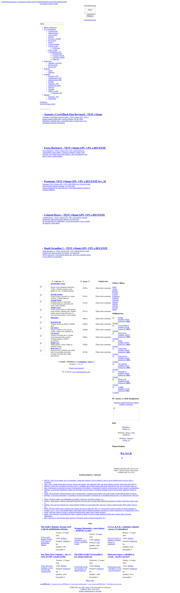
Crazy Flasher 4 (121, 328)
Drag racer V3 (56, 348)
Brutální (115, 291)
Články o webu (53, 91)
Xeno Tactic (121, 336)
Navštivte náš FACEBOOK (34, 2)
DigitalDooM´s (57, 54)
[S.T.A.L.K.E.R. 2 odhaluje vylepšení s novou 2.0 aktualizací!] (115, 544)
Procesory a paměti (54, 39)
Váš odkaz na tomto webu (114, 584)
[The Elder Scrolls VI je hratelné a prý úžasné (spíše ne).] (81, 570)
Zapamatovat (91, 14)
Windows (51, 72)
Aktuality (47, 74)
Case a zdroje (52, 35)
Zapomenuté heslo (90, 20)
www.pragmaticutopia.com (81, 372)
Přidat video (90, 580)
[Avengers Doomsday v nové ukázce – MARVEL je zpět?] (81, 544)
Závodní (115, 308)
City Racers (55, 333)
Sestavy (50, 42)
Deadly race (55, 343)
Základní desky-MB (54, 80)
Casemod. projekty (58, 57)
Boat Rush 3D (56, 322)
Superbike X (121, 374)
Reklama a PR (57, 93)
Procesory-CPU (53, 76)
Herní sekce (48, 61)
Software (47, 69)
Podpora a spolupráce (18, 2)
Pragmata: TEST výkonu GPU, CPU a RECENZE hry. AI (75, 181)
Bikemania (54, 318)
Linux (50, 70)
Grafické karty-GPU (55, 78)
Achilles (121, 389)
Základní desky (53, 33)
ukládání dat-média (54, 85)
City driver (55, 328)
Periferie (51, 37)
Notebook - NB (53, 84)
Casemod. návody (58, 55)
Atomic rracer (56, 307)
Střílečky (115, 304)
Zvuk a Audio (52, 50)
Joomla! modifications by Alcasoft (90, 591)
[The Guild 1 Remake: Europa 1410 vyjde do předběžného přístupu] (48, 545)
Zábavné (115, 306)
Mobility (47, 95)
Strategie (115, 302)
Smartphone (52, 99)
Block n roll (121, 382)
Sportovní (115, 300)
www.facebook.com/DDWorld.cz (61, 584)
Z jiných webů (53, 46)
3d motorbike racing (58, 284)
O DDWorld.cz (6, 2)
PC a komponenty (50, 29)
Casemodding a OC (54, 52)
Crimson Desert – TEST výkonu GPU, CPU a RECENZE (74, 214)
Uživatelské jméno (90, 6)
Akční (114, 287)
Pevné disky (52, 41)
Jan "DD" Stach (84, 587)
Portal (121, 343)
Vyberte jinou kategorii (76, 368)
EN (63, 2)
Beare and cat (121, 359)
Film (98, 542)
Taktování (55, 59)
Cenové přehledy (53, 44)
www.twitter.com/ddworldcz (79, 584)
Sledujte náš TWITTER (51, 2)
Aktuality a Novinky (55, 63)
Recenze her (52, 67)
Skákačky (115, 298)
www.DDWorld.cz (45, 584)
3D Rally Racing (56, 294)
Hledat (114, 309)
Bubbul (121, 320)
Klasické (115, 293)
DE (66, 2)
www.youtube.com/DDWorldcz (96, 584)
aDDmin (63, 538)
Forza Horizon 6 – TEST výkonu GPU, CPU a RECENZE (75, 147)
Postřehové (116, 296)
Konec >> (91, 362)
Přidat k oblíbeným (50, 27)
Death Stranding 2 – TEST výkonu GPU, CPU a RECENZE (76, 248)
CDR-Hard (56, 48)
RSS (60, 2)
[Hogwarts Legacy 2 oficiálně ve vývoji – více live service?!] (115, 570)
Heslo (90, 10)
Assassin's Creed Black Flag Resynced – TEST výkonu (73, 114)
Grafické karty (53, 31)
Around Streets (56, 300)
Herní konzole (53, 65)
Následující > (83, 362)
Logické (115, 294)
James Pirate (121, 351)
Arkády (114, 289)
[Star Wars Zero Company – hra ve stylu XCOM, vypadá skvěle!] (48, 571)
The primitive (121, 366)
